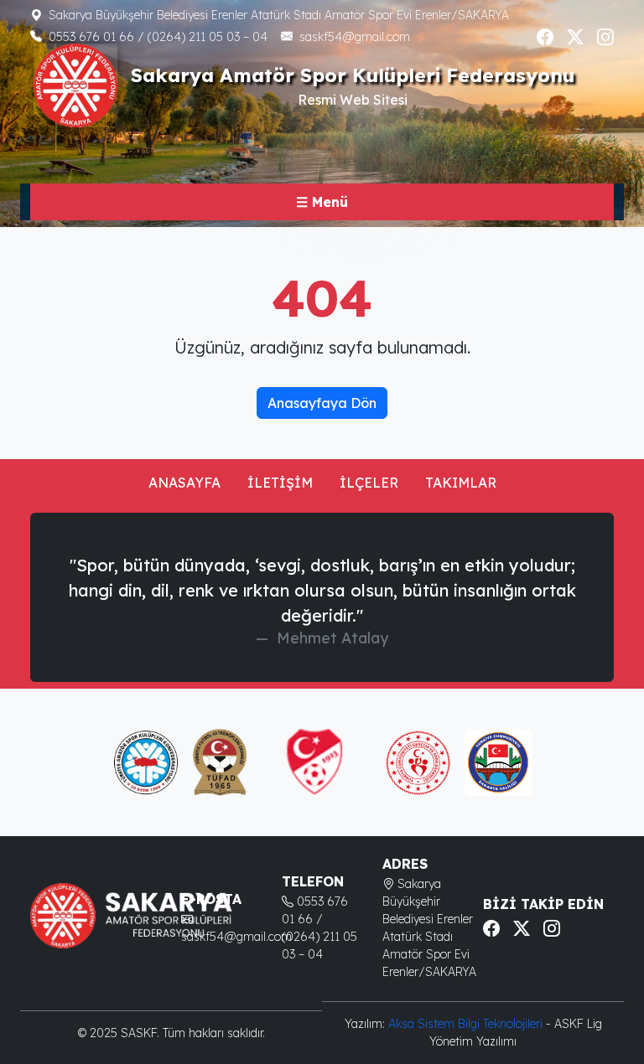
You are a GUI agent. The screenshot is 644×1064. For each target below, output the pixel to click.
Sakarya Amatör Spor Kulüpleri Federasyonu (352, 75)
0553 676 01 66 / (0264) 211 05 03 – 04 (158, 36)
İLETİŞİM (280, 482)
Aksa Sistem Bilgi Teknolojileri (467, 1023)
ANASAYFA (184, 482)
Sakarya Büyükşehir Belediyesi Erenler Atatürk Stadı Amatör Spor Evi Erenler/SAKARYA (279, 15)
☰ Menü (322, 202)
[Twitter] (575, 36)
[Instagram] (605, 36)
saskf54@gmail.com (354, 36)
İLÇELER (369, 482)
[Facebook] (545, 36)
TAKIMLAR (460, 482)
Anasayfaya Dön (322, 403)
